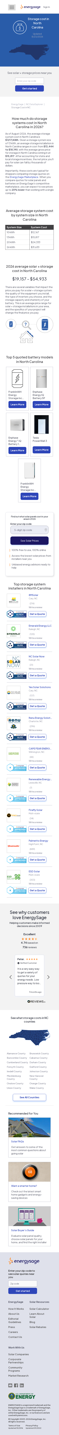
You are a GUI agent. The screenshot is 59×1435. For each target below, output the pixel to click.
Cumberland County (17, 1062)
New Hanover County (36, 1077)
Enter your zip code (21, 524)
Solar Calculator (39, 1308)
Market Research (18, 1375)
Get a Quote (37, 614)
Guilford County (38, 1066)
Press (11, 1327)
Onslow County (15, 1083)
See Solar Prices (29, 540)
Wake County (36, 1087)
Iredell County (14, 1071)
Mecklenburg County (14, 1077)
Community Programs (15, 1369)
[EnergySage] (23, 1263)
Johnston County (38, 1071)
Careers (13, 1332)
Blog (32, 1322)
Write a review (35, 607)
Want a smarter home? (24, 1185)
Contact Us (15, 1337)
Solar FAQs (17, 1141)
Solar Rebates (37, 1327)
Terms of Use (14, 1425)
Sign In (46, 6)
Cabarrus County (38, 1057)
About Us (13, 1313)
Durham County (37, 1062)
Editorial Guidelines (14, 1320)
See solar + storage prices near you (29, 73)
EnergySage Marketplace (24, 177)
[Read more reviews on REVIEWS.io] (36, 1001)
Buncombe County (17, 1057)
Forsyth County (15, 1066)
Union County (14, 1087)
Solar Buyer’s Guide (22, 1230)
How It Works (16, 1308)
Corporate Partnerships (16, 1361)
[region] (29, 977)
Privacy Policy (32, 1425)
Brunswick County (39, 1053)
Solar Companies (18, 1354)
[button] (11, 977)
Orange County (37, 1083)
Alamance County (16, 1053)
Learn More (17, 404)
